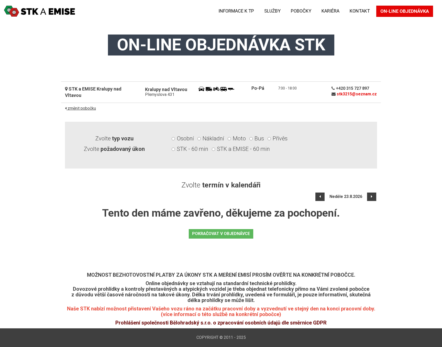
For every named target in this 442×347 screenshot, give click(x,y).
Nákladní (213, 138)
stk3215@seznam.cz (357, 94)
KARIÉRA (330, 11)
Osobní (185, 138)
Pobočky (301, 11)
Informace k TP (236, 11)
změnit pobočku (81, 108)
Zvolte (114, 138)
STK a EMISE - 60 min (243, 149)
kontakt (360, 11)
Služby (272, 11)
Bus (259, 138)
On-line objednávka (404, 11)
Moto (239, 138)
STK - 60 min (192, 149)
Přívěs (280, 138)
